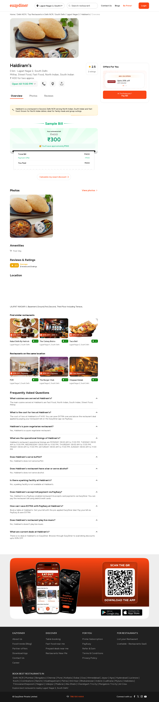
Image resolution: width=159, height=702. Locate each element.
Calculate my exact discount (53, 177)
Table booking (53, 639)
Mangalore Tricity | (108, 684)
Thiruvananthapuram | (24, 684)
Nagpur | (40, 684)
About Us (17, 639)
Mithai (13, 74)
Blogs (117, 5)
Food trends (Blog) (22, 643)
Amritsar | (74, 680)
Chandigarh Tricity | (88, 684)
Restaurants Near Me (56, 653)
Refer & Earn (88, 648)
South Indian (67, 74)
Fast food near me (55, 643)
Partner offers (20, 648)
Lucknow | (134, 677)
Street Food (24, 74)
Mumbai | (30, 677)
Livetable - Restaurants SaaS (132, 643)
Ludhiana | (109, 680)
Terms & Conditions (92, 653)
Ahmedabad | (94, 677)
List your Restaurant (127, 639)
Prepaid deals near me (57, 648)
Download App (20, 653)
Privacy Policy (89, 658)
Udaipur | (50, 684)
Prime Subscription (92, 639)
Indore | (100, 680)
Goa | (84, 677)
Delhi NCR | (19, 677)
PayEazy (86, 643)
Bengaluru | (40, 677)
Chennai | (52, 677)
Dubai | (77, 677)
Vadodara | (129, 680)
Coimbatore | (28, 680)
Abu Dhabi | (71, 684)
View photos (88, 190)
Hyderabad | (122, 677)
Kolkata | (68, 677)
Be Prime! (127, 5)
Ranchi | (39, 680)
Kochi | (16, 680)
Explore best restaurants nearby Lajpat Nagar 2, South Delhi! (40, 688)
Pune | (60, 677)
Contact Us (106, 5)
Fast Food (38, 74)
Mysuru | (119, 680)
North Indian (52, 74)
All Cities (122, 684)
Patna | (65, 680)
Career (16, 662)
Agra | (112, 677)
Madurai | (60, 684)
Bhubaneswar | (87, 680)
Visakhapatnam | (52, 680)
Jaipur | (105, 677)
